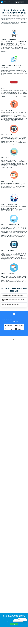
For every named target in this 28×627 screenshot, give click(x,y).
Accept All (14, 624)
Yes (17, 339)
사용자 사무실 (20, 2)
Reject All (8, 621)
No (20, 339)
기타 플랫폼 (14, 332)
